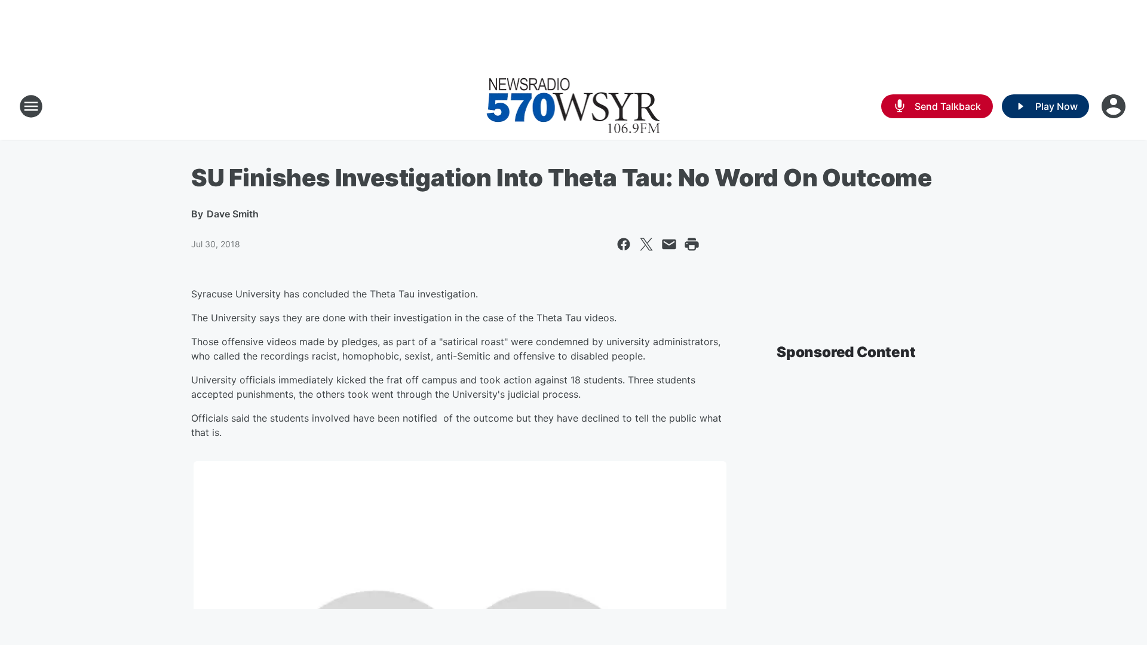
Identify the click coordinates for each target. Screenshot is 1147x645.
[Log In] (1115, 106)
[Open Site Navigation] (31, 106)
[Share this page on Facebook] (623, 244)
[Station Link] (573, 106)
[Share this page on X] (646, 244)
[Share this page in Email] (669, 244)
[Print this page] (691, 244)
